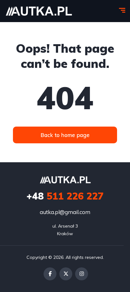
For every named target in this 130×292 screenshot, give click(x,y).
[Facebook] (50, 273)
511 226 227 (65, 196)
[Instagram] (81, 273)
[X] (65, 273)
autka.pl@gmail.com (65, 212)
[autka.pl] (39, 11)
